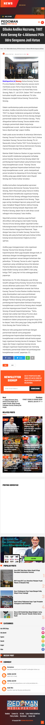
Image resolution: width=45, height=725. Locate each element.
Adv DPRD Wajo (4, 628)
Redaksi (7, 714)
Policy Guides (14, 716)
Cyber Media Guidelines (33, 714)
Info (12, 365)
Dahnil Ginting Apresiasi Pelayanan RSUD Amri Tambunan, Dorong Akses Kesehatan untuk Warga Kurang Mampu (31, 447)
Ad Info (22, 714)
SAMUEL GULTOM (11, 674)
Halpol (2, 645)
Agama (2, 637)
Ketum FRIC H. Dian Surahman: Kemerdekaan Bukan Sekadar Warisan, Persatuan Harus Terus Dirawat (11, 429)
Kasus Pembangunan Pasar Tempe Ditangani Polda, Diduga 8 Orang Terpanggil (28, 592)
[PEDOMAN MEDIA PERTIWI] (22, 709)
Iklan (1, 649)
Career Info (31, 716)
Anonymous (10, 667)
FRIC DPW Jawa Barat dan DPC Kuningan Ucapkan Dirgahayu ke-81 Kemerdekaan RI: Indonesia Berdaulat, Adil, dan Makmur (32, 428)
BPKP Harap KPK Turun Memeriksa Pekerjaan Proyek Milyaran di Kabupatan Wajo (28, 582)
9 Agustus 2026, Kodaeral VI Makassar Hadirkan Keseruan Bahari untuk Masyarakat (32, 467)
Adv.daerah (3, 633)
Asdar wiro (10, 688)
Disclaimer (23, 716)
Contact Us (15, 714)
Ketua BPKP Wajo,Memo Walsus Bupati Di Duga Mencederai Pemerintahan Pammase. (27, 571)
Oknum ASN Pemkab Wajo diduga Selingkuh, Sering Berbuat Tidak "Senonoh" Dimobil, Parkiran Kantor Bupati (28, 614)
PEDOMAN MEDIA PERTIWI (27, 720)
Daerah (2, 641)
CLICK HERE (33, 559)
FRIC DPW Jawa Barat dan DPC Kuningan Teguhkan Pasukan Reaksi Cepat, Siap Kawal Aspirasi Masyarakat (12, 447)
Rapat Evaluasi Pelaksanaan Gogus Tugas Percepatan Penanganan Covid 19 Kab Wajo (28, 602)
